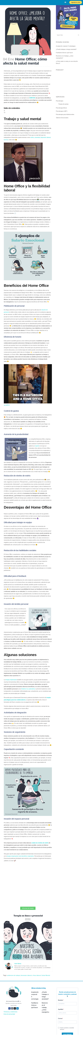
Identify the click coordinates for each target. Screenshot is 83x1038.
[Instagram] (15, 1008)
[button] (65, 2)
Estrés (23, 66)
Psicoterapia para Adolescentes (65, 114)
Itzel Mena (47, 66)
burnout (6, 139)
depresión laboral (46, 137)
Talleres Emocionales (62, 117)
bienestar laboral (26, 975)
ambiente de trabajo (13, 975)
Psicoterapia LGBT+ (62, 111)
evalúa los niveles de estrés (39, 843)
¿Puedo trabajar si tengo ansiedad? (66, 49)
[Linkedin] (17, 1008)
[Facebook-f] (9, 1008)
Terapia (35, 66)
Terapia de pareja (63, 104)
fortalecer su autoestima (28, 689)
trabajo (40, 66)
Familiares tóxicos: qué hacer (64, 52)
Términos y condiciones (10, 1011)
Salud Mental (29, 66)
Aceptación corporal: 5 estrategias (65, 46)
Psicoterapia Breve (61, 108)
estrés (32, 137)
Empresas (17, 66)
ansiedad (37, 137)
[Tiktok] (12, 1008)
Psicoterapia (59, 101)
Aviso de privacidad (9, 1014)
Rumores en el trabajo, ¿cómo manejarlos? (46, 1007)
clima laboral (36, 975)
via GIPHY (7, 405)
